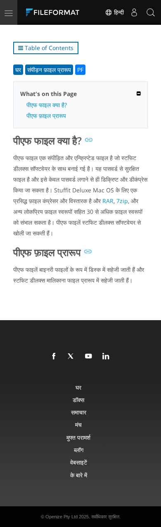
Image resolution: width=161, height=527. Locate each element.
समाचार (78, 412)
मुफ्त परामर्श (78, 437)
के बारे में (78, 475)
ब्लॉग (78, 450)
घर (18, 70)
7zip (122, 201)
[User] (134, 12)
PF (80, 70)
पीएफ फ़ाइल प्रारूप (46, 116)
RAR (108, 201)
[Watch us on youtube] (90, 356)
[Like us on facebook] (55, 356)
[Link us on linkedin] (107, 356)
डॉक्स (78, 400)
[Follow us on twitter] (72, 356)
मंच (78, 425)
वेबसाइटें (78, 462)
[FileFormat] (54, 12)
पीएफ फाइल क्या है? (46, 105)
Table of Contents (48, 48)
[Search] (150, 12)
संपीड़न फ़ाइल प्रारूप (49, 70)
